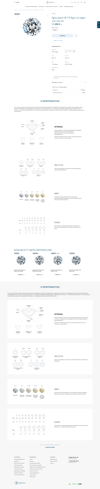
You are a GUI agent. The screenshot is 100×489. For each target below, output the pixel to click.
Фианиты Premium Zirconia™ (52, 6)
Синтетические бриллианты (32, 6)
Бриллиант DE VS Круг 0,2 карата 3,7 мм (56, 271)
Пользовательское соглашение (36, 465)
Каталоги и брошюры (34, 472)
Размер (66, 62)
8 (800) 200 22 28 (73, 457)
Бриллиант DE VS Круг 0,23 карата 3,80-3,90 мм (38, 271)
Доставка (31, 461)
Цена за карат (55, 27)
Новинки (61, 6)
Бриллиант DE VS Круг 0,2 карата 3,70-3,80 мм (19, 271)
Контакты (52, 463)
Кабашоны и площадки (18, 472)
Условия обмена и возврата (35, 463)
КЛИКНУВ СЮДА (50, 447)
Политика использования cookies (36, 469)
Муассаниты (41, 6)
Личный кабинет (33, 474)
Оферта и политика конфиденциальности (37, 467)
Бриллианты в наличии (38, 9)
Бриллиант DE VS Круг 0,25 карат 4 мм (75, 271)
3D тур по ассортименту (18, 474)
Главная (16, 9)
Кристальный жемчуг (18, 465)
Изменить (65, 87)
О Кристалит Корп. (53, 459)
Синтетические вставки (18, 469)
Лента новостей (53, 461)
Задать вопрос (32, 476)
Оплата (31, 459)
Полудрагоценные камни (19, 467)
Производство (55, 67)
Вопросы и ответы (33, 470)
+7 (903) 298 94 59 (74, 461)
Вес (52, 62)
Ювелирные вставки (68, 6)
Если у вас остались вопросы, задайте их (50, 444)
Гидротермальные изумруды (19, 470)
